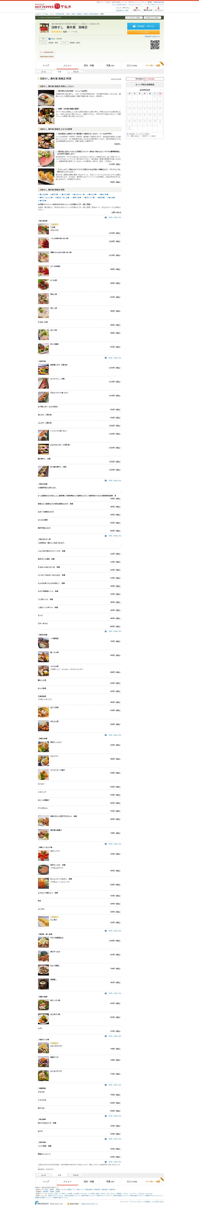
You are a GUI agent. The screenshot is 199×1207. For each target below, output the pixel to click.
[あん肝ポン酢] (43, 1018)
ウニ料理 (62, 1193)
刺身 (97, 1193)
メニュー (67, 65)
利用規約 (147, 1201)
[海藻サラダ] (43, 1061)
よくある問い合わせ (120, 4)
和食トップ (80, 1189)
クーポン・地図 (153, 65)
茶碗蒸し (119, 1193)
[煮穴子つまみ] (43, 956)
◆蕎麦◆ (101, 198)
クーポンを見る (143, 32)
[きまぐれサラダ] (43, 1047)
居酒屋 (50, 43)
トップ (46, 65)
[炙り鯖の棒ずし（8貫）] (43, 471)
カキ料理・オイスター (80, 1193)
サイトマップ (124, 1201)
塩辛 (56, 1193)
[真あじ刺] (43, 298)
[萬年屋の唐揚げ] (43, 834)
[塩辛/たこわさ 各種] (43, 869)
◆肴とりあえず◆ (46, 198)
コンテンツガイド (136, 4)
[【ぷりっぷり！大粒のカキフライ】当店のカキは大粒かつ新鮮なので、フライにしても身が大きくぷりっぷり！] (46, 176)
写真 (110, 65)
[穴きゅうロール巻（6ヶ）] (43, 397)
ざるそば (141, 1193)
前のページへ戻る (42, 14)
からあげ (50, 1193)
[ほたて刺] (43, 334)
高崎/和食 (97, 1189)
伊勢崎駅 (45, 1191)
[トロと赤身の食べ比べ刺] (43, 242)
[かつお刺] (43, 284)
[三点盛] (43, 228)
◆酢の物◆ (77, 198)
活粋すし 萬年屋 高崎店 (91, 14)
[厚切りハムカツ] (43, 746)
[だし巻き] (43, 921)
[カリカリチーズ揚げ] (43, 774)
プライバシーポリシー (136, 1201)
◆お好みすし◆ (79, 194)
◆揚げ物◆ (104, 194)
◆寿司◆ (54, 194)
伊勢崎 (156, 2)
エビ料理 (69, 1193)
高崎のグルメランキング (104, 1195)
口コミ (132, 65)
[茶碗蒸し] (43, 984)
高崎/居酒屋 (88, 1189)
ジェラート (133, 1193)
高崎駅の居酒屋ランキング (43, 1197)
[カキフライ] (43, 760)
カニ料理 (91, 1193)
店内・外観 (89, 65)
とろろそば (149, 1193)
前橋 (162, 2)
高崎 (159, 2)
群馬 (68, 14)
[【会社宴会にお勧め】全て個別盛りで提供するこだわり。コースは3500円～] (46, 141)
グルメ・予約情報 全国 (57, 14)
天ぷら (113, 1193)
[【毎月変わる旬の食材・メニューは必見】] (46, 98)
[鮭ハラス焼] (43, 656)
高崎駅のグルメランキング (153, 1195)
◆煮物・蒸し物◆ (62, 198)
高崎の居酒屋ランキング (120, 1195)
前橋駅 (58, 1191)
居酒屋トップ (71, 1189)
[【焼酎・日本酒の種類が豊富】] (46, 116)
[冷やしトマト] (43, 855)
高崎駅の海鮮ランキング (60, 1197)
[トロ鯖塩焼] (43, 642)
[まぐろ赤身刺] (43, 270)
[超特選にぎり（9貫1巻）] (43, 369)
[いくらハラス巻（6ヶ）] (43, 435)
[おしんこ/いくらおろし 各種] (43, 883)
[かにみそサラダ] (43, 1075)
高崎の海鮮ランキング (137, 1195)
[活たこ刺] (43, 312)
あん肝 (103, 1193)
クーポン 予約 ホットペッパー (154, 4)
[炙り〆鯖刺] (43, 348)
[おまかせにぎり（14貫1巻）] (43, 449)
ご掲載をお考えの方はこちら (89, 1204)
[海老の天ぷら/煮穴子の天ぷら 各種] (43, 820)
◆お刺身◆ (44, 194)
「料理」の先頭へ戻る (114, 217)
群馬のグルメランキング (55, 1195)
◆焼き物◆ (92, 194)
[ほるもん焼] (43, 725)
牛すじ (126, 1193)
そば (108, 1193)
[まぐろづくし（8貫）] (43, 383)
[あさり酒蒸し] (43, 970)
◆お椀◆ (111, 198)
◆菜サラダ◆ (89, 198)
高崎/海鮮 (105, 1189)
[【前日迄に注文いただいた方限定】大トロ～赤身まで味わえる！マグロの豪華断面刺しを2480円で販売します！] (46, 158)
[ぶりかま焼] (43, 670)
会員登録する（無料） (123, 10)
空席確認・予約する (145, 26)
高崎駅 (79, 14)
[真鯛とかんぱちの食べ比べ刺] (43, 256)
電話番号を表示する (152, 36)
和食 (56, 43)
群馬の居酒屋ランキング (72, 1195)
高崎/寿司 (112, 1189)
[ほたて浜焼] (43, 711)
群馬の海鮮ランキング (88, 1195)
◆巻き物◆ (66, 194)
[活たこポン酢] (43, 1004)
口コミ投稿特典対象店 (47, 52)
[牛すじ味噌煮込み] (43, 942)
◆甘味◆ (43, 201)
